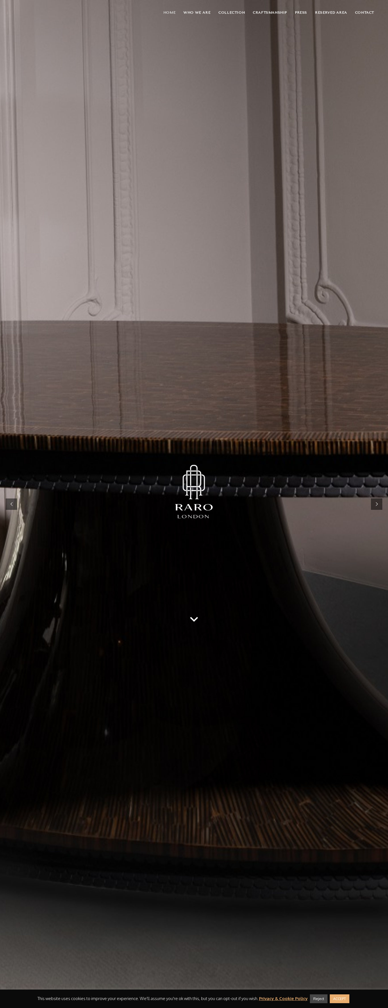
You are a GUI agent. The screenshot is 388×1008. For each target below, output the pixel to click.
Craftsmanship (270, 12)
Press (301, 12)
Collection (231, 12)
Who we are (196, 12)
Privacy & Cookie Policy (283, 998)
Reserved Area (331, 12)
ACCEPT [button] (339, 998)
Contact (364, 12)
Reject (318, 998)
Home (169, 12)
